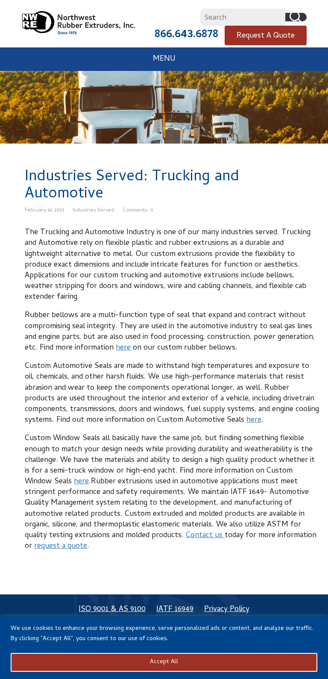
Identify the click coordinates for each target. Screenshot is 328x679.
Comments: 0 (138, 210)
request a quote (60, 546)
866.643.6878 (186, 35)
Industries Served (93, 210)
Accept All (164, 662)
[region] (164, 647)
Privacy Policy (226, 609)
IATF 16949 (174, 609)
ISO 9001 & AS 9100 (112, 609)
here (123, 348)
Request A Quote (266, 36)
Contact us (205, 535)
